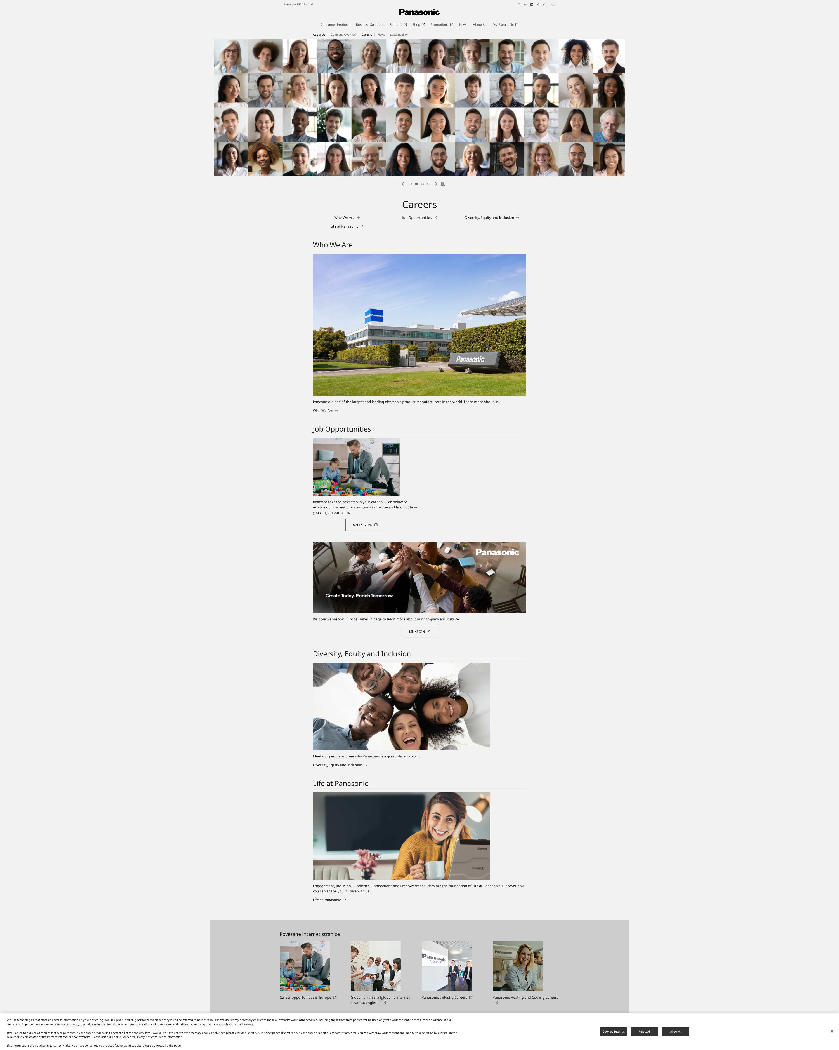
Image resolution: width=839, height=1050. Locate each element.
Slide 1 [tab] (410, 184)
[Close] (832, 1031)
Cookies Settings (614, 1031)
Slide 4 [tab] (429, 184)
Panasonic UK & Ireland (298, 4)
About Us (319, 35)
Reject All (644, 1031)
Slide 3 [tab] (422, 184)
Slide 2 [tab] (416, 184)
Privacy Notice (144, 1037)
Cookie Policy (120, 1037)
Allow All (675, 1031)
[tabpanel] (419, 108)
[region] (419, 1031)
